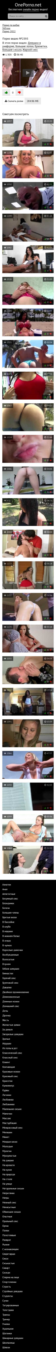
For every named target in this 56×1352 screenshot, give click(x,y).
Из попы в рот (10, 1048)
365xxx (6, 28)
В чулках (7, 945)
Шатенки (7, 1333)
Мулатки (7, 1151)
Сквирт (6, 1267)
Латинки (6, 1094)
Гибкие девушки (10, 968)
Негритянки (8, 1193)
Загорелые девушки (12, 1034)
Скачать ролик (22, 101)
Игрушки (6, 1043)
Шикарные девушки (12, 1338)
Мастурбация (9, 1122)
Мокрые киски (9, 1141)
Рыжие (5, 1244)
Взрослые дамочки (12, 950)
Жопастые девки (11, 1024)
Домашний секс (10, 1006)
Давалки (7, 987)
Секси (5, 1258)
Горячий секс (9, 978)
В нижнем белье (11, 935)
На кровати (8, 1165)
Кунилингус (8, 1085)
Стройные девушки (12, 1291)
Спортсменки (9, 1281)
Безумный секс (10, 898)
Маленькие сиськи (11, 1108)
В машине (7, 931)
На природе (8, 1174)
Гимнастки (7, 973)
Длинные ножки (10, 1001)
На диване (8, 1160)
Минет (5, 1137)
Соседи (6, 1272)
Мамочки (7, 1113)
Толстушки (8, 1309)
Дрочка (6, 1015)
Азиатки (6, 884)
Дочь (5, 1010)
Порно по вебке (10, 25)
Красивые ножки (11, 1071)
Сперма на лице (10, 1277)
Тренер (6, 1319)
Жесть (5, 1020)
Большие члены (10, 912)
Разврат (6, 1239)
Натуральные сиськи (13, 1188)
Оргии (5, 1225)
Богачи (6, 907)
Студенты (7, 1295)
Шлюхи (6, 1347)
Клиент (6, 1062)
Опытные (7, 1216)
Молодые (7, 1146)
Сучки (5, 1300)
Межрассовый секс (12, 1127)
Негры (5, 1197)
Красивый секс (10, 1076)
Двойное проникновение (15, 992)
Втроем (6, 964)
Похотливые (9, 1235)
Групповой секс (10, 982)
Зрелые (6, 1038)
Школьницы (8, 1342)
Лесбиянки (8, 1099)
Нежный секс (9, 1202)
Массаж (6, 1118)
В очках (6, 940)
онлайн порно (31, 9)
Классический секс (12, 1052)
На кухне (7, 1169)
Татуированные (10, 1305)
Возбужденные (10, 954)
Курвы (5, 1090)
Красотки (7, 1080)
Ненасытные (9, 1207)
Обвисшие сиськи (11, 1211)
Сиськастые (8, 1263)
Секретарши (8, 1253)
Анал (4, 889)
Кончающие (8, 1066)
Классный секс (10, 1057)
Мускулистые (9, 1155)
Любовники (8, 1104)
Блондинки (8, 903)
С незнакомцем (10, 1249)
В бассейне (8, 921)
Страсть (6, 1286)
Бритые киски (9, 917)
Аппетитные (8, 893)
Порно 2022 (9, 31)
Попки (5, 1230)
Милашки (7, 1132)
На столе (7, 1179)
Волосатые (8, 959)
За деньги (7, 1029)
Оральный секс (10, 1221)
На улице (7, 1183)
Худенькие (8, 1328)
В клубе (6, 926)
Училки (6, 1324)
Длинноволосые (11, 996)
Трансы (6, 1314)
